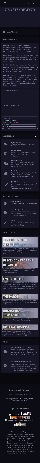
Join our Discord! (22, 408)
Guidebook (19, 395)
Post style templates (19, 55)
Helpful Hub (15, 171)
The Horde (10, 296)
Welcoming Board (16, 150)
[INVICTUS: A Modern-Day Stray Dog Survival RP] (25, 418)
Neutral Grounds (16, 327)
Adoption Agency (16, 201)
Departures (16, 156)
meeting (14, 85)
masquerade (34, 67)
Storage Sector (27, 188)
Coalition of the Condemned (25, 354)
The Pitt (22, 352)
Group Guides (15, 321)
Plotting (13, 220)
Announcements (16, 142)
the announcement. (11, 61)
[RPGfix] (26, 415)
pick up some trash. (20, 81)
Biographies (14, 210)
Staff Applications (28, 176)
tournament (6, 71)
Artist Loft (14, 181)
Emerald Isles (13, 279)
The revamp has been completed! (22, 65)
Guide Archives (17, 176)
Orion (30, 399)
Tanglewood (29, 352)
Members (27, 395)
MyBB (24, 400)
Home (11, 395)
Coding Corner (17, 188)
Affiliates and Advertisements (19, 361)
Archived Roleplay (16, 347)
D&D (19, 399)
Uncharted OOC (25, 321)
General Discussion (17, 161)
